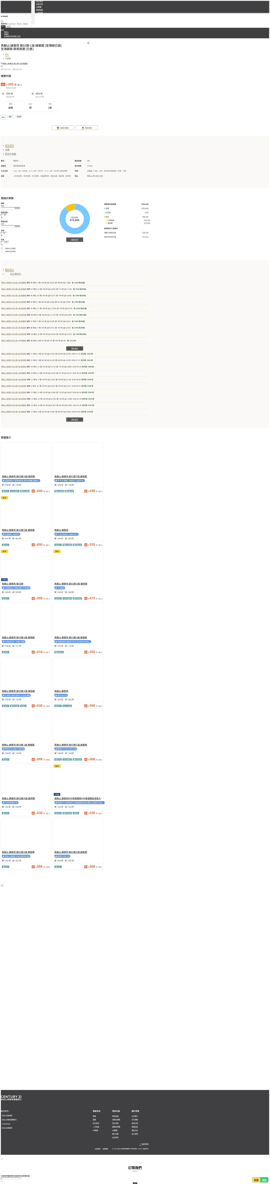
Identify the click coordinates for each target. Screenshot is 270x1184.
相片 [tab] (7, 54)
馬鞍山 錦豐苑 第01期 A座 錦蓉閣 (70, 637)
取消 (8, 26)
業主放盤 (115, 1116)
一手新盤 (39, 12)
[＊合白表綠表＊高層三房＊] (78, 512)
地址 (76, 176)
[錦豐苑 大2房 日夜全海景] (78, 726)
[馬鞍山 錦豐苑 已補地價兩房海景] (26, 834)
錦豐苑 (6, 34)
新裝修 (19, 116)
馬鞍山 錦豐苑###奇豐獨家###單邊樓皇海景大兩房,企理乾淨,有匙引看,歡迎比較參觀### (78, 800)
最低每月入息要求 (111, 228)
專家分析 (135, 1130)
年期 (2, 230)
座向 (30, 104)
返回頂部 (143, 1144)
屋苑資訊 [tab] (9, 145)
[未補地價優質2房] (26, 780)
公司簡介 (135, 1116)
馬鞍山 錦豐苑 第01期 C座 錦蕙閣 (13, 340)
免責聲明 (105, 1149)
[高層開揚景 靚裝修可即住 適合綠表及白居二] (78, 619)
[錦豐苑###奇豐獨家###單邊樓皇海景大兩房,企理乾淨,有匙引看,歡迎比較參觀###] (78, 780)
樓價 (2, 203)
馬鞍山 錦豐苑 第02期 (12, 583)
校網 (76, 171)
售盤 (94, 1116)
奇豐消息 (135, 1127)
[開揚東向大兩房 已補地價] (26, 726)
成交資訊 (96, 1123)
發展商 (3, 166)
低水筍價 (25, 491)
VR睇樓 (38, 7)
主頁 (2, 30)
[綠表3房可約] (78, 673)
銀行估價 (115, 1134)
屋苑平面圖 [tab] (10, 153)
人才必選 (67, 706)
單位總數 (78, 166)
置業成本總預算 (110, 204)
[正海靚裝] (78, 565)
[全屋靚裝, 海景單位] (26, 512)
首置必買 (69, 491)
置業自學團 (116, 1127)
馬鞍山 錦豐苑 (61, 530)
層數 (10, 104)
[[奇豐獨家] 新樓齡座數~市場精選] (26, 565)
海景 (10, 116)
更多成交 (74, 348)
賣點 (3, 117)
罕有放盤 (77, 598)
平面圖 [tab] (8, 58)
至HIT (5, 491)
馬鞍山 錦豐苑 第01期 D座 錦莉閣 (70, 583)
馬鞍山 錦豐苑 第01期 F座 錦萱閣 (13, 308)
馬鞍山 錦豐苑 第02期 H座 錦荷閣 (13, 315)
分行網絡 (135, 1119)
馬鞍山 (6, 32)
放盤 (256, 1179)
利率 (2, 239)
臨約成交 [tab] (9, 269)
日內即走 (14, 491)
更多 (37, 21)
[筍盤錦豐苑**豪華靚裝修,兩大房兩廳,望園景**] (26, 458)
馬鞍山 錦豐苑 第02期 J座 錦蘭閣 (13, 282)
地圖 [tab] (7, 149)
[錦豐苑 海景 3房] (78, 834)
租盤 (94, 1119)
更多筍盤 (87, 127)
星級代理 (39, 4)
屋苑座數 (78, 160)
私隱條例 (98, 1149)
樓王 (23, 706)
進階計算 (74, 239)
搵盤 (264, 1179)
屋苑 (2, 160)
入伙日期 (4, 171)
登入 (3, 26)
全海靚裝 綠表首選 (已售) (12, 36)
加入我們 (135, 1134)
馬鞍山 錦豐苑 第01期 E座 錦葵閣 (13, 302)
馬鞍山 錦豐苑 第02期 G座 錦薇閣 (13, 289)
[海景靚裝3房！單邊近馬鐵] (26, 619)
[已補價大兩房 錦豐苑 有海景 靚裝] (26, 673)
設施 (2, 176)
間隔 (50, 104)
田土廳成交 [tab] (15, 273)
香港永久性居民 (10, 248)
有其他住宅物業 (10, 251)
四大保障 (39, 15)
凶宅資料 (115, 1137)
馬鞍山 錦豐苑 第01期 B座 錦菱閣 (13, 405)
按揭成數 (4, 212)
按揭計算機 (40, 18)
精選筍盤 (39, 9)
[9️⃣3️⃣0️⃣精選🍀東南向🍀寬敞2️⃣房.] (78, 458)
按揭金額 (4, 221)
